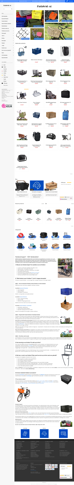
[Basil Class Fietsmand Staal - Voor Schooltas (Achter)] (36, 72)
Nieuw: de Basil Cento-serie (22, 191)
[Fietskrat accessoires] (67, 235)
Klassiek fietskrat (33, 443)
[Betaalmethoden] (46, 465)
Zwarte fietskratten (62, 444)
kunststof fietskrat (24, 288)
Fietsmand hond (18, 456)
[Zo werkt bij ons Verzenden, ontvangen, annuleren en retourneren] (25, 433)
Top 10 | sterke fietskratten (64, 454)
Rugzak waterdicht (55, 239)
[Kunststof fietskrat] (51, 15)
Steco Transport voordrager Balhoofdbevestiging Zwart (36, 104)
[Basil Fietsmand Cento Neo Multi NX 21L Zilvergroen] (38, 211)
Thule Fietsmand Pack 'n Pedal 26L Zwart (22, 82)
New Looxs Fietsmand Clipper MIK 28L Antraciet (65, 145)
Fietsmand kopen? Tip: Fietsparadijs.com (22, 457)
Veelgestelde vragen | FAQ (6, 90)
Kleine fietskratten (19, 442)
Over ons (3, 91)
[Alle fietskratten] (30, 18)
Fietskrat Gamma (47, 447)
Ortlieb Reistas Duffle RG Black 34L (51, 145)
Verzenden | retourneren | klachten (7, 96)
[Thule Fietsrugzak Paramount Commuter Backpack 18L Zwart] (65, 51)
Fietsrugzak (4, 33)
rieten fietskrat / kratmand (25, 305)
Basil (30, 413)
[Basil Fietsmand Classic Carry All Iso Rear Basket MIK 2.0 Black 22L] (51, 51)
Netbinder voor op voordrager (21, 454)
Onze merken (4, 62)
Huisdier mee (4, 47)
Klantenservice (4, 97)
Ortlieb (5, 73)
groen (38, 380)
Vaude (5, 79)
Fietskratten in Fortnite (19, 455)
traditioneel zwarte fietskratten (47, 382)
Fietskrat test (33, 445)
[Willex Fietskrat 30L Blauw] (36, 51)
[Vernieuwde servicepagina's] (37, 185)
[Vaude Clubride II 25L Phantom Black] (36, 136)
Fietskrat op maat (19, 445)
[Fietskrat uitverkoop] (21, 235)
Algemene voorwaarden (5, 92)
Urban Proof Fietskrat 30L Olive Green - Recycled (22, 124)
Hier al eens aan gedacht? (6, 50)
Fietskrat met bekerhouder (35, 444)
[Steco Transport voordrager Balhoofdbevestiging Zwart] (36, 94)
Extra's (3, 52)
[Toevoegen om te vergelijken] (22, 62)
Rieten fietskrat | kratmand (6, 23)
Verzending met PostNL (23, 1)
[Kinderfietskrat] (37, 33)
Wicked (5, 81)
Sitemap (3, 98)
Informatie (19, 223)
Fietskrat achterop (33, 452)
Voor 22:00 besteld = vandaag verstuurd (38, 1)
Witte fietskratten (62, 446)
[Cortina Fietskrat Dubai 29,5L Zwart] (29, 211)
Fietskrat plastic (47, 455)
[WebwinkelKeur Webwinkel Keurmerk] (9, 105)
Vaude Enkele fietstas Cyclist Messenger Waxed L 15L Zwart (22, 167)
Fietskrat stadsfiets (33, 447)
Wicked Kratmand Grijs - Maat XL (51, 82)
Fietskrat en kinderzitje (34, 456)
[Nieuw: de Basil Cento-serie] (22, 185)
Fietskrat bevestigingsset (34, 454)
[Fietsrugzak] (21, 246)
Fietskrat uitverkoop (20, 239)
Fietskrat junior (18, 447)
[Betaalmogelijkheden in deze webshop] (63, 433)
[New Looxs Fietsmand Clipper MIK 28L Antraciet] (65, 136)
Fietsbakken (32, 448)
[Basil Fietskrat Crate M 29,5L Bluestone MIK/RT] (36, 115)
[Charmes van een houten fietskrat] (51, 185)
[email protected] (33, 470)
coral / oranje (42, 380)
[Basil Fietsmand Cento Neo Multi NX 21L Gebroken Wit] (19, 211)
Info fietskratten (4, 55)
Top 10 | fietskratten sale (63, 455)
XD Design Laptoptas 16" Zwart (65, 103)
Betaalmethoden (4, 95)
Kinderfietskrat (32, 249)
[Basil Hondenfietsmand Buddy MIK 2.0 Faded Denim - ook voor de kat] (22, 51)
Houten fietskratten (48, 452)
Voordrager (18, 452)
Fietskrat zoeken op (5, 28)
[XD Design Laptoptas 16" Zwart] (65, 94)
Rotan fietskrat (47, 454)
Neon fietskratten (62, 447)
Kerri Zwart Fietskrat (22, 102)
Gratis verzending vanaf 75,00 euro (54, 1)
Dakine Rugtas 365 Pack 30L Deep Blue (65, 124)
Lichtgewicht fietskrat (19, 446)
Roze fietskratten (62, 445)
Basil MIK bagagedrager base (51, 103)
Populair (3, 43)
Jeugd (3, 45)
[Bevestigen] (32, 235)
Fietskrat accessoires (5, 30)
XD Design (5, 83)
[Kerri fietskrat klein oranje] (23, 393)
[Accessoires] (23, 33)
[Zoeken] (12, 8)
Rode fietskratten (62, 443)
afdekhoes (42, 374)
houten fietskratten (32, 383)
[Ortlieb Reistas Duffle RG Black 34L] (51, 136)
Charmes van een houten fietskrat (51, 191)
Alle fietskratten (4, 16)
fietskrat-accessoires (35, 272)
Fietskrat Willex (47, 445)
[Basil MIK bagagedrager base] (51, 94)
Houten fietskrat (4, 21)
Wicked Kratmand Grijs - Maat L (65, 82)
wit (47, 380)
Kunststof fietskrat (5, 18)
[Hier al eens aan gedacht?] (44, 235)
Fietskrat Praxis (47, 448)
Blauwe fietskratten (63, 442)
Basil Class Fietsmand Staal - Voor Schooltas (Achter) (36, 82)
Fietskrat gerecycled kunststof (49, 456)
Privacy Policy (4, 94)
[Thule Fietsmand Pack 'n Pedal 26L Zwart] (22, 72)
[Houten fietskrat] (65, 15)
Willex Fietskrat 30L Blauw (36, 59)
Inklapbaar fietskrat (19, 444)
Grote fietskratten (19, 443)
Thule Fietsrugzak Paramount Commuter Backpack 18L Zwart (65, 60)
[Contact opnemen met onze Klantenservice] (44, 433)
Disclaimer (3, 93)
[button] (13, 28)
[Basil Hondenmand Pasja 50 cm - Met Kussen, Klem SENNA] (22, 136)
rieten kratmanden (40, 383)
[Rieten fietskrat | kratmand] (44, 246)
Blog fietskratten (5, 57)
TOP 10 (3, 35)
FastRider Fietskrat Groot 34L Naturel (51, 124)
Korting (3, 38)
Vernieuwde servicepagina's (37, 191)
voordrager (30, 345)
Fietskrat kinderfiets (34, 442)
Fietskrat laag (18, 448)
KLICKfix (5, 71)
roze (53, 380)
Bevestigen (4, 40)
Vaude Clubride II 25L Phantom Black (36, 145)
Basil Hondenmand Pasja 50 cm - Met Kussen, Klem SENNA (22, 146)
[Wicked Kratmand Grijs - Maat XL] (51, 72)
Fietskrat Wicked (47, 444)
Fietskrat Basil (47, 442)
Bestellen (22, 64)
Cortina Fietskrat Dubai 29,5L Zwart (29, 219)
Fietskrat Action (47, 446)
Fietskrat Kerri (47, 443)
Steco (5, 75)
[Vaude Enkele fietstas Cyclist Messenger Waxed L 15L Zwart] (22, 158)
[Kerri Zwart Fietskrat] (22, 94)
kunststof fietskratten (24, 383)
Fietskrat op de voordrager (35, 455)
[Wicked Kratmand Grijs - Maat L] (65, 72)
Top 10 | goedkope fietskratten (64, 452)
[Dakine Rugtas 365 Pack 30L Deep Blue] (65, 115)
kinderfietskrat (21, 323)
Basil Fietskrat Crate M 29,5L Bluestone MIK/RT (37, 124)
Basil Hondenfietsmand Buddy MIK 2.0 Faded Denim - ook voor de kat (22, 60)
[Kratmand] (58, 31)
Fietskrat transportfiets (34, 446)
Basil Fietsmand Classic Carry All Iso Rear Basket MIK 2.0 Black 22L (51, 60)
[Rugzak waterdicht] (55, 235)
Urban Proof (6, 77)
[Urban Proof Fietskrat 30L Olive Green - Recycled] (22, 115)
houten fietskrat (23, 296)
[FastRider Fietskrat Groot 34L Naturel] (51, 115)
